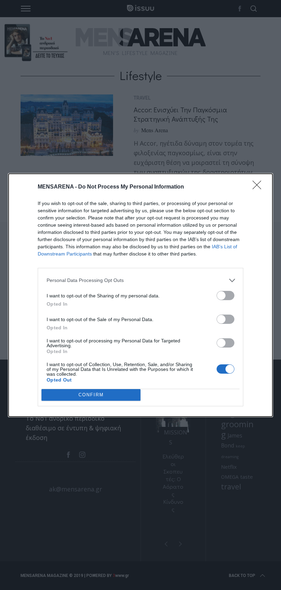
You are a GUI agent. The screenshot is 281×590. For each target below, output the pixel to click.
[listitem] (140, 280)
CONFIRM (91, 394)
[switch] (225, 295)
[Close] (259, 187)
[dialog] (140, 295)
